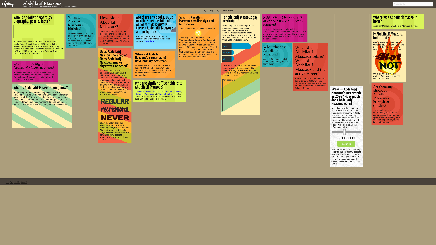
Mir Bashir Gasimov (144, 94)
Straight (226, 52)
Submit (346, 143)
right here (149, 41)
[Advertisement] (352, 49)
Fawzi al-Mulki (158, 92)
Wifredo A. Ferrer (142, 92)
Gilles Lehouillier (164, 94)
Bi (224, 59)
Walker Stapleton (173, 92)
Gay (225, 46)
